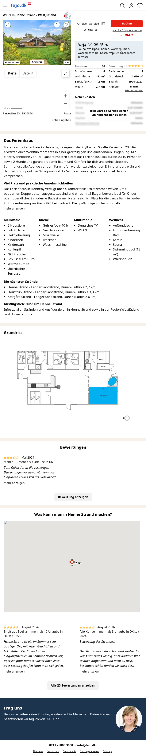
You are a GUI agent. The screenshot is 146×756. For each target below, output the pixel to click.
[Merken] (66, 25)
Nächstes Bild (66, 45)
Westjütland (130, 309)
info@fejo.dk (86, 745)
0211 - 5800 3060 (61, 745)
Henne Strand (81, 309)
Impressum (53, 751)
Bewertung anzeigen (73, 497)
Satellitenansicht (37, 88)
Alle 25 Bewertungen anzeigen (73, 685)
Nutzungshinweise (89, 751)
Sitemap (107, 751)
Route (67, 113)
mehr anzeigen (14, 483)
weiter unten (24, 314)
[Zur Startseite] (21, 5)
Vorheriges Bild (7, 45)
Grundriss (37, 61)
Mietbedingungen (134, 90)
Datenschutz (69, 751)
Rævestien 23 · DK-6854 (18, 113)
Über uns (38, 751)
